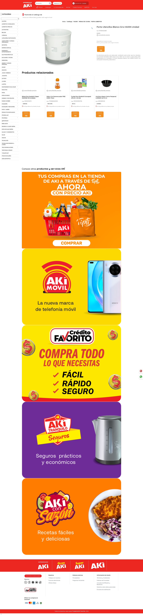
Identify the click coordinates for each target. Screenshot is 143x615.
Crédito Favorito (77, 7)
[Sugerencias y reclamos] (141, 377)
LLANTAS (4, 84)
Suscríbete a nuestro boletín (33, 576)
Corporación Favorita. (79, 611)
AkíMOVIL (86, 7)
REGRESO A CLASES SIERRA (8, 126)
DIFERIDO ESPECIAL (6, 47)
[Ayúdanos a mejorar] (141, 371)
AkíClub (68, 7)
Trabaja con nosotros (54, 578)
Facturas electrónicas (54, 580)
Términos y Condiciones (103, 578)
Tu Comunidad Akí (58, 7)
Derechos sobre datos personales (106, 587)
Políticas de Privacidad (103, 580)
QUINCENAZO (5, 120)
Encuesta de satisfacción (103, 589)
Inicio (63, 21)
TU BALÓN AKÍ (5, 153)
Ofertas (40, 7)
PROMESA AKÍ (5, 115)
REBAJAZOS (5, 123)
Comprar (101, 47)
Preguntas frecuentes (78, 580)
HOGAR (75, 21)
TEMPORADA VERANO (7, 150)
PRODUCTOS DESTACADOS (8, 112)
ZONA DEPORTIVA (6, 158)
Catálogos (48, 7)
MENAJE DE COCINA (84, 21)
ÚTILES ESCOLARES (6, 155)
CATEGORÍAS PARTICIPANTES (9, 38)
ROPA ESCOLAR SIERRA (7, 129)
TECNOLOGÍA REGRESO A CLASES (8, 144)
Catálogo (69, 21)
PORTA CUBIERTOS (96, 21)
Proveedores (76, 578)
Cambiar (84, 3)
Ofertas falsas (52, 583)
